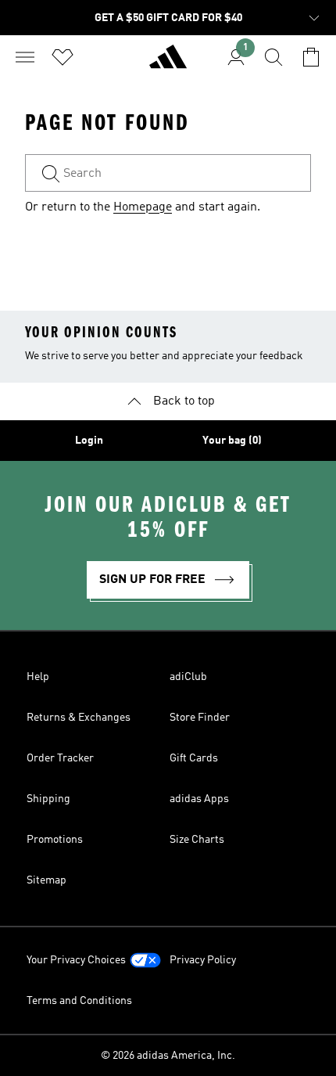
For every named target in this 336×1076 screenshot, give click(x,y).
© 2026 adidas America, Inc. (168, 1055)
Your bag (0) (232, 440)
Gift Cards (194, 758)
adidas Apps (199, 799)
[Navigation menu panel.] (25, 57)
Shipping (48, 799)
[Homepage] (168, 63)
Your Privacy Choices (76, 960)
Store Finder (200, 717)
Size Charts (197, 839)
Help (38, 676)
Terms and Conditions (79, 1000)
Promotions (55, 839)
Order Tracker (60, 758)
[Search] (273, 57)
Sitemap (46, 880)
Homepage (142, 207)
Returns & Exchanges (78, 717)
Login (89, 440)
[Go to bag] (311, 57)
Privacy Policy (203, 960)
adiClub (188, 676)
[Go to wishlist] (62, 57)
